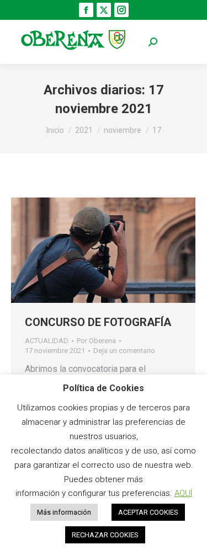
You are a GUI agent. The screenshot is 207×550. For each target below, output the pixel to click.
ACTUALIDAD (46, 341)
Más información (64, 512)
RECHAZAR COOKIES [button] (105, 535)
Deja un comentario (124, 350)
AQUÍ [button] (183, 493)
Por (96, 341)
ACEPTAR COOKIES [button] (148, 512)
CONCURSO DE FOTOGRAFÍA (98, 322)
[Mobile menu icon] (179, 42)
